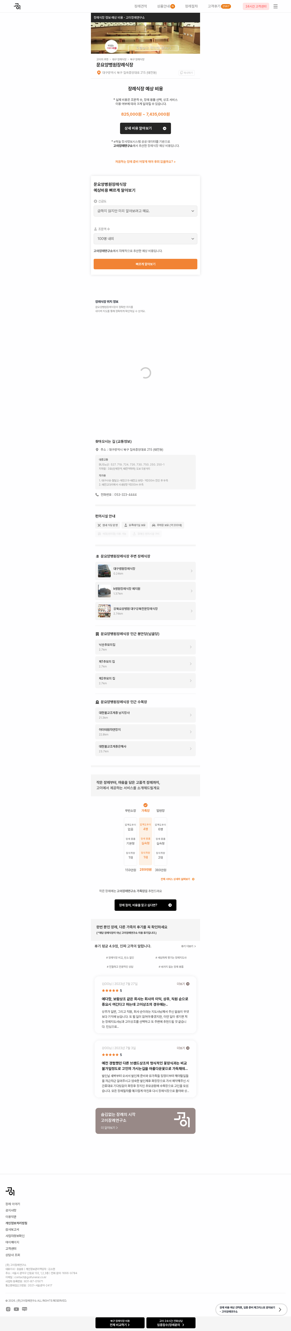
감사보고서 (12, 1229)
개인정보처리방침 (16, 1223)
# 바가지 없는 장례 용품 (171, 966)
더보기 (181, 984)
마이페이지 (12, 1242)
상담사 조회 (12, 1255)
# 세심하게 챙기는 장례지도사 (171, 957)
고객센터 (10, 1248)
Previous (97, 40)
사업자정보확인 (15, 1236)
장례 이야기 (12, 1204)
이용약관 (10, 1217)
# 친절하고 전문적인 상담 (120, 966)
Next (194, 40)
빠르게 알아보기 (146, 264)
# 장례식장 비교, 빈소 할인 (120, 957)
